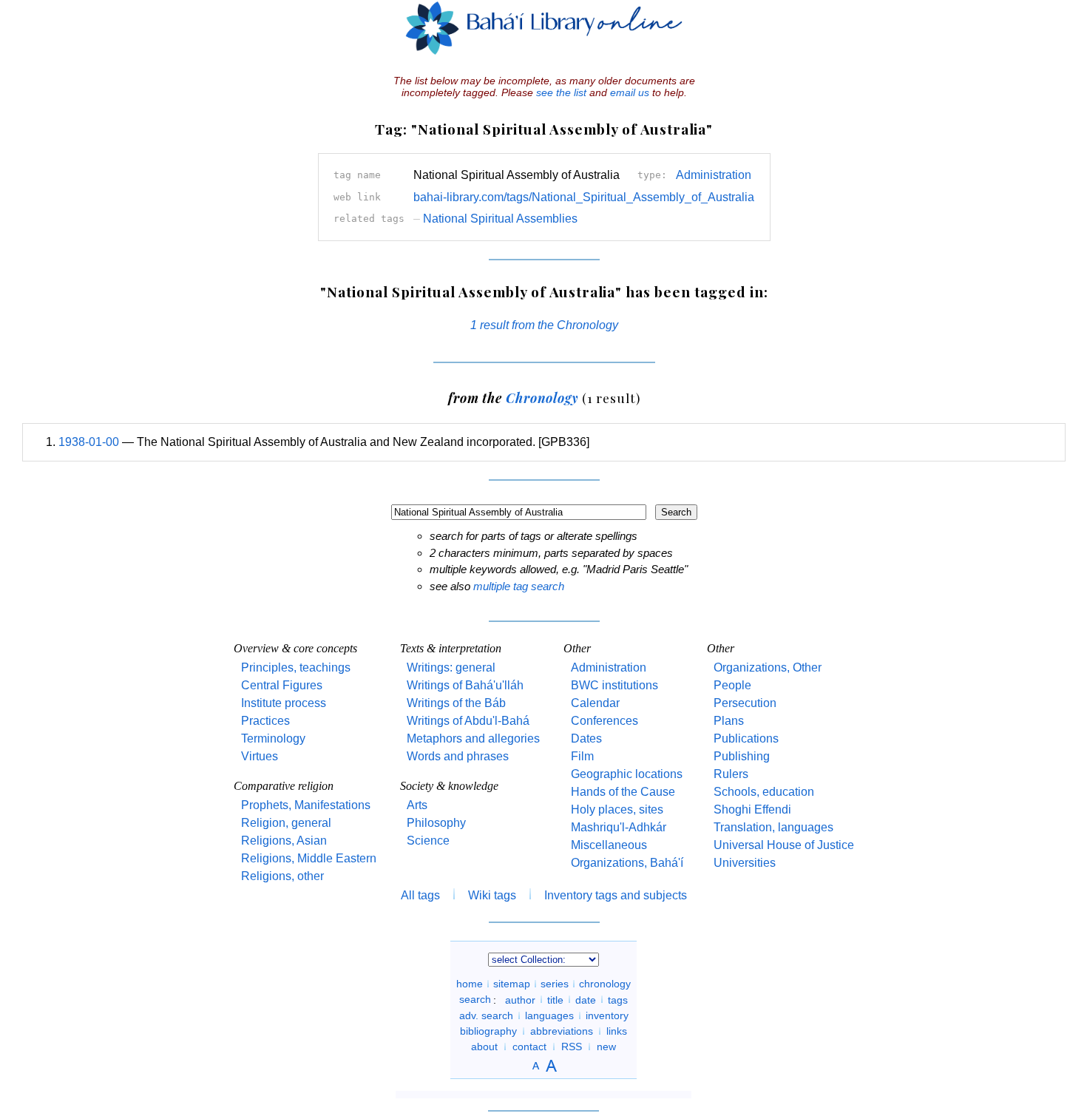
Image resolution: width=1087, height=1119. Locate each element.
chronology (605, 984)
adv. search (486, 1015)
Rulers (731, 774)
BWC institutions (614, 685)
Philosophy (436, 823)
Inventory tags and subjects (615, 895)
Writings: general (451, 667)
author (520, 999)
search (475, 999)
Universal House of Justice (784, 845)
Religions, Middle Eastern (308, 858)
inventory (607, 1015)
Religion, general (286, 823)
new (606, 1046)
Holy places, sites (617, 809)
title (555, 999)
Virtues (259, 756)
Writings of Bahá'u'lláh (465, 685)
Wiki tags (492, 895)
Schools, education (764, 791)
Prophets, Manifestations (305, 805)
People (732, 685)
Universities (745, 862)
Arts (417, 805)
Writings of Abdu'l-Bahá (468, 720)
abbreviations (561, 1031)
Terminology (273, 738)
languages (549, 1015)
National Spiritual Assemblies (495, 218)
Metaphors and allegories (473, 738)
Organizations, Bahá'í (627, 862)
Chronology (542, 397)
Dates (586, 738)
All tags (420, 895)
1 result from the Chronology (544, 325)
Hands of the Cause (623, 791)
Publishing (742, 756)
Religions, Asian (284, 840)
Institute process (283, 703)
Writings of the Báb (456, 703)
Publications (746, 738)
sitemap (511, 984)
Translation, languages (773, 827)
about (484, 1046)
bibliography (488, 1031)
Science (428, 840)
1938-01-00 (88, 442)
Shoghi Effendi (752, 809)
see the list (561, 92)
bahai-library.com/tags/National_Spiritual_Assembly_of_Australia (583, 197)
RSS (571, 1046)
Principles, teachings (296, 667)
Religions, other (282, 876)
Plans (729, 720)
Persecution (745, 703)
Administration (713, 175)
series (555, 984)
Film (582, 756)
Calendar (595, 703)
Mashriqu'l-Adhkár (618, 827)
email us (629, 92)
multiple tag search (518, 586)
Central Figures (281, 685)
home (469, 984)
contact (529, 1046)
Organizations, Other (768, 667)
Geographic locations (627, 774)
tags (618, 999)
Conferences (604, 720)
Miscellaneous (609, 845)
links (616, 1031)
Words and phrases (458, 756)
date (585, 999)
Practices (265, 720)
